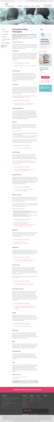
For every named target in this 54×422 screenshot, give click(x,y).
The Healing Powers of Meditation (21, 243)
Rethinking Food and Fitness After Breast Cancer (44, 69)
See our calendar (44, 89)
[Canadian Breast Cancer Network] (9, 5)
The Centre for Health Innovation (19, 377)
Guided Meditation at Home (20, 242)
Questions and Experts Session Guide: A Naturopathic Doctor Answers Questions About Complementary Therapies (25, 307)
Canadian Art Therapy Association (23, 97)
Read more (42, 72)
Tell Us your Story (45, 81)
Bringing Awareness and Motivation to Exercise (23, 148)
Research (34, 316)
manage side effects (31, 35)
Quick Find (43, 46)
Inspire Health (16, 378)
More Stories (45, 77)
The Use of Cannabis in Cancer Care (21, 222)
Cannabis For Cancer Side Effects (21, 223)
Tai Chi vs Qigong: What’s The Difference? (22, 326)
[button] (25, 381)
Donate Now (47, 5)
